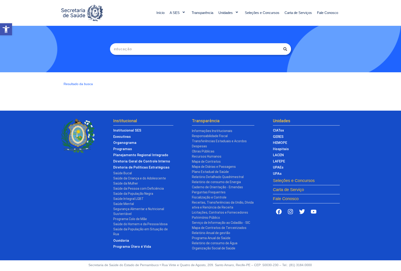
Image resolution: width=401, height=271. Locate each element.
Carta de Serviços (298, 13)
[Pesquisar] (285, 49)
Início (160, 13)
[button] (6, 29)
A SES (175, 13)
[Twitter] (302, 211)
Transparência (202, 13)
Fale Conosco (327, 13)
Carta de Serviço (288, 189)
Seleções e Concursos (262, 13)
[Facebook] (279, 211)
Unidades (225, 13)
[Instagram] (290, 211)
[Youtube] (313, 211)
